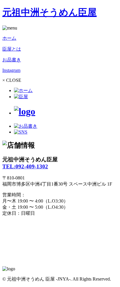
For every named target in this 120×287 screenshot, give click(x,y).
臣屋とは (11, 48)
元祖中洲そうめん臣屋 (49, 12)
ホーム (9, 38)
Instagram (11, 70)
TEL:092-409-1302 (25, 166)
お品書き (11, 59)
